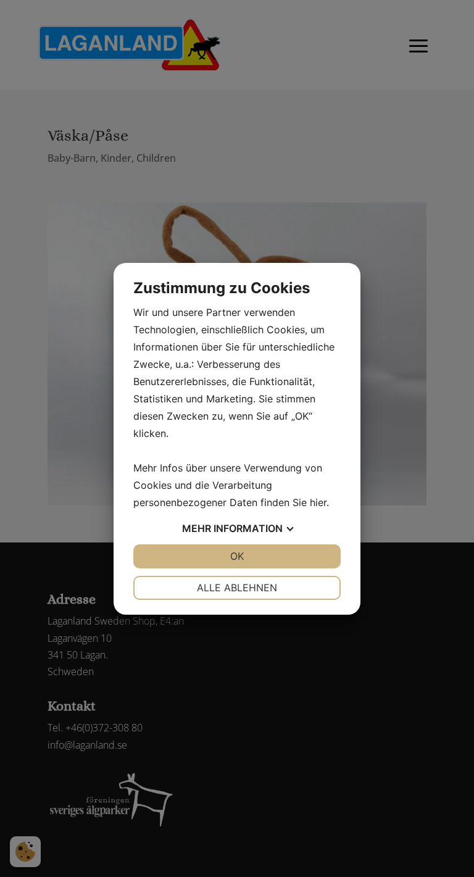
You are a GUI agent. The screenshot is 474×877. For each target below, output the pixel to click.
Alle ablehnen (237, 587)
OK (237, 556)
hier (318, 502)
